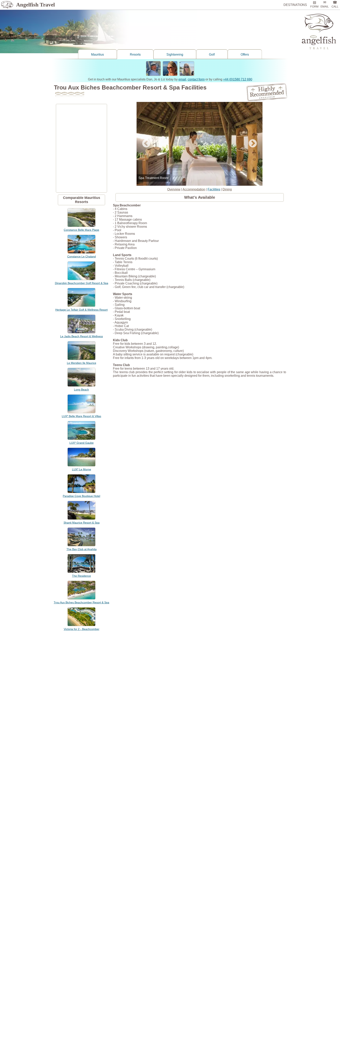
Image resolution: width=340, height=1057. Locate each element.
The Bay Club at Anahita (82, 549)
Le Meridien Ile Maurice (81, 362)
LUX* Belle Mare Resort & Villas (81, 416)
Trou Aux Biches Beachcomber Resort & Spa (81, 602)
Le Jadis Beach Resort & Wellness (81, 336)
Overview (173, 189)
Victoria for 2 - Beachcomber (81, 629)
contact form (196, 79)
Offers (245, 54)
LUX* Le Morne (81, 469)
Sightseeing (174, 54)
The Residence (81, 575)
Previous (146, 143)
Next (253, 143)
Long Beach (81, 389)
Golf (212, 54)
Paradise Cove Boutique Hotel (81, 496)
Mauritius (97, 54)
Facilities (214, 189)
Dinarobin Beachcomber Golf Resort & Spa (81, 283)
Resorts (135, 54)
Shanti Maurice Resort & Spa (82, 522)
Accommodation (194, 189)
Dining (227, 189)
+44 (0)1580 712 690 (237, 79)
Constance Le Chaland (81, 256)
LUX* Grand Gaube (81, 442)
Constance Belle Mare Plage (81, 229)
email (182, 79)
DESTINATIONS (295, 5)
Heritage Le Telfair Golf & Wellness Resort (81, 309)
